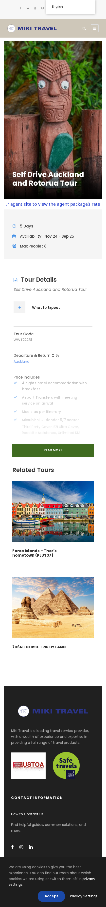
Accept (51, 896)
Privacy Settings (83, 896)
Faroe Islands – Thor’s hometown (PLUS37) (34, 553)
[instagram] (42, 8)
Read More (53, 450)
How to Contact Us (27, 814)
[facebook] (20, 8)
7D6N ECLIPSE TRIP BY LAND (39, 647)
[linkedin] (28, 8)
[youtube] (35, 8)
